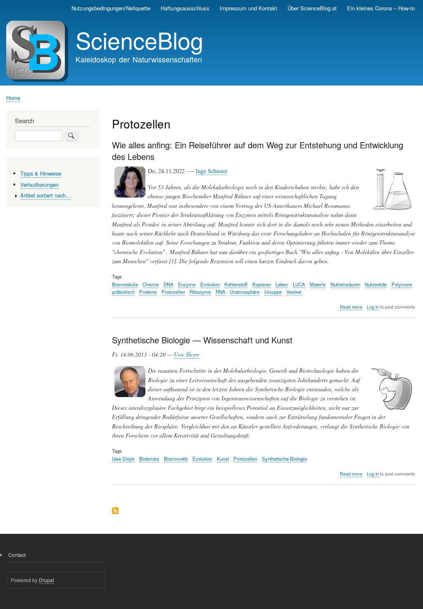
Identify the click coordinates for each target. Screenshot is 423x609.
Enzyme (186, 284)
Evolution (210, 284)
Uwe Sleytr (186, 354)
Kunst (223, 458)
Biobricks (149, 458)
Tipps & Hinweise (40, 173)
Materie (318, 284)
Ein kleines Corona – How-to (381, 8)
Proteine (148, 291)
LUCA (299, 284)
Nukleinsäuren (345, 284)
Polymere (402, 284)
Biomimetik (176, 458)
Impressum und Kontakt (248, 8)
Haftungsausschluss (185, 8)
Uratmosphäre (244, 291)
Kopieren (261, 284)
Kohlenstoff (235, 284)
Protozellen (173, 291)
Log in (373, 307)
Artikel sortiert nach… (45, 195)
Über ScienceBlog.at (312, 8)
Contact (17, 554)
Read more (351, 307)
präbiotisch (123, 291)
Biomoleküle (125, 284)
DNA (168, 284)
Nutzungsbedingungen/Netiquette (110, 8)
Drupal (46, 579)
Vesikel (294, 291)
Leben (282, 284)
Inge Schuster (212, 171)
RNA (221, 291)
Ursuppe (273, 291)
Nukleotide (376, 284)
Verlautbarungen (39, 184)
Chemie (151, 284)
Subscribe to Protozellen (115, 511)
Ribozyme (200, 291)
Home (13, 98)
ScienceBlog (139, 39)
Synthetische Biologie (284, 458)
